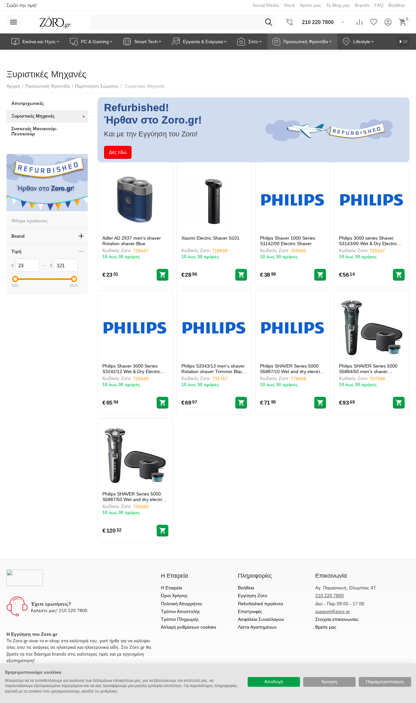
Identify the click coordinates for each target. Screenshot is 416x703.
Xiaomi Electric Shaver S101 (210, 238)
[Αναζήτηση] (268, 22)
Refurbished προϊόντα (260, 603)
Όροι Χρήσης (174, 595)
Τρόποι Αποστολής (180, 611)
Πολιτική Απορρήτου (181, 603)
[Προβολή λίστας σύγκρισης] (359, 22)
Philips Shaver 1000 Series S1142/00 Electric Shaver (287, 240)
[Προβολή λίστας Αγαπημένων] (374, 22)
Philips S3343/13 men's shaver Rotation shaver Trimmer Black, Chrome (213, 368)
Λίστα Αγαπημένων (257, 627)
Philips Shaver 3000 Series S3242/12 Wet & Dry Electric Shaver (131, 368)
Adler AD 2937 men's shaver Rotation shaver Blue (131, 240)
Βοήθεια (246, 587)
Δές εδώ (118, 152)
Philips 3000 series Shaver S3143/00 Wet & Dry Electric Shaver (368, 240)
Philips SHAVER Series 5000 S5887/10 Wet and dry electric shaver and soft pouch (291, 368)
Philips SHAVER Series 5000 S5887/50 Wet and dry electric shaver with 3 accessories (133, 496)
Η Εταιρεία (171, 587)
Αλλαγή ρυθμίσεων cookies (188, 627)
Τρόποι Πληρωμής (180, 619)
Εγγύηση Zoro (252, 595)
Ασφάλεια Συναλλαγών (261, 619)
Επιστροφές (250, 611)
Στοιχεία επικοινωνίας (336, 619)
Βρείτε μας (325, 627)
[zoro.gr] (55, 21)
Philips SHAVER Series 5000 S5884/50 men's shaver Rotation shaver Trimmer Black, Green (371, 368)
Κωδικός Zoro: (117, 250)
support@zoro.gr (332, 611)
